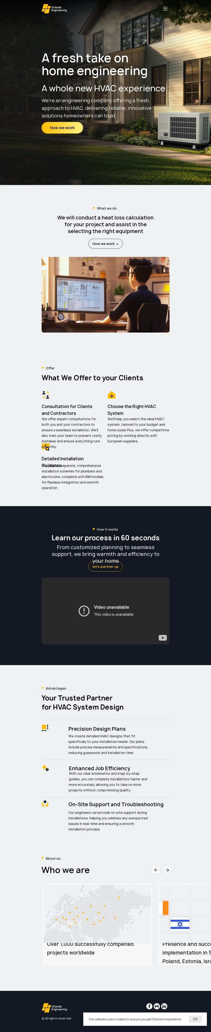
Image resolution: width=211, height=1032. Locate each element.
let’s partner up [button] (106, 566)
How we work (62, 127)
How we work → (106, 243)
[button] (165, 9)
